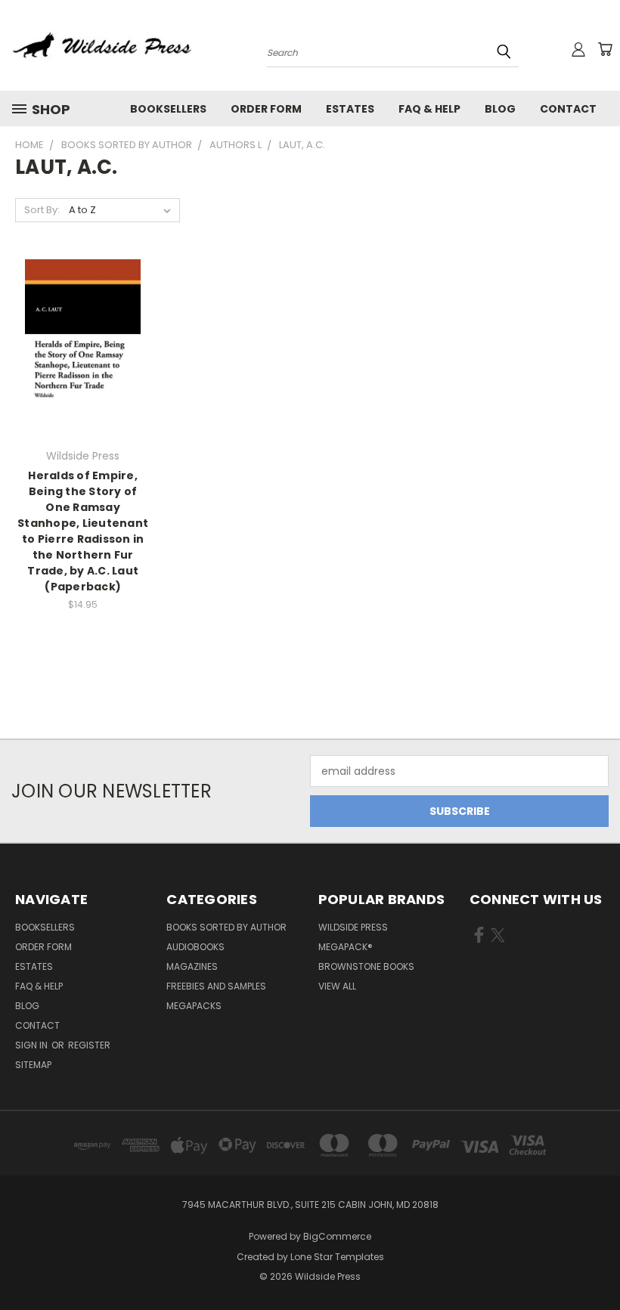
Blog (500, 108)
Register (89, 1045)
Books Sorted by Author (226, 927)
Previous (596, 1262)
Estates (350, 108)
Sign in (32, 1045)
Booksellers (168, 108)
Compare (78, 346)
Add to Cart (83, 374)
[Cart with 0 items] (604, 49)
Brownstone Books (366, 966)
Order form (266, 108)
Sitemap (33, 1064)
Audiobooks (195, 946)
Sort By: (42, 210)
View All (337, 986)
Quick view (83, 317)
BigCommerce (337, 1236)
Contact (568, 108)
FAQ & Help (429, 108)
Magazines (192, 966)
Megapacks (194, 1005)
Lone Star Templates (337, 1256)
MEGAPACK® (345, 946)
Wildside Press (353, 927)
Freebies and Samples (216, 986)
